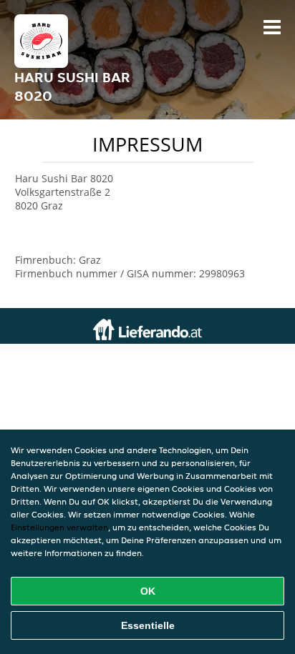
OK (147, 591)
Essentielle (148, 625)
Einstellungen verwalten (59, 527)
